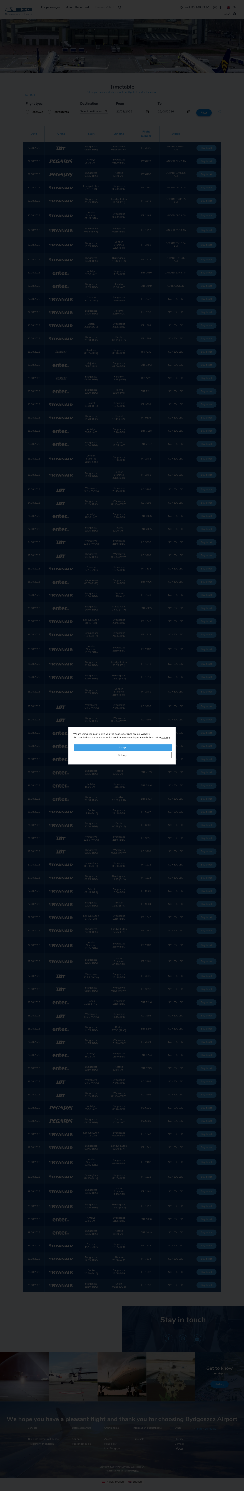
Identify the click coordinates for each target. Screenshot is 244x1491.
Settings (122, 755)
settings (165, 737)
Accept (123, 747)
